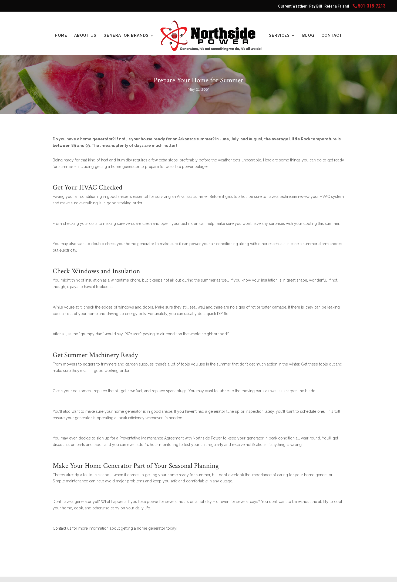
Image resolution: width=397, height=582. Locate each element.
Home (61, 35)
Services (279, 35)
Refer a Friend (337, 6)
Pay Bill (316, 6)
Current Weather (292, 6)
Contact (331, 35)
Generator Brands (126, 35)
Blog (308, 35)
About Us (85, 35)
